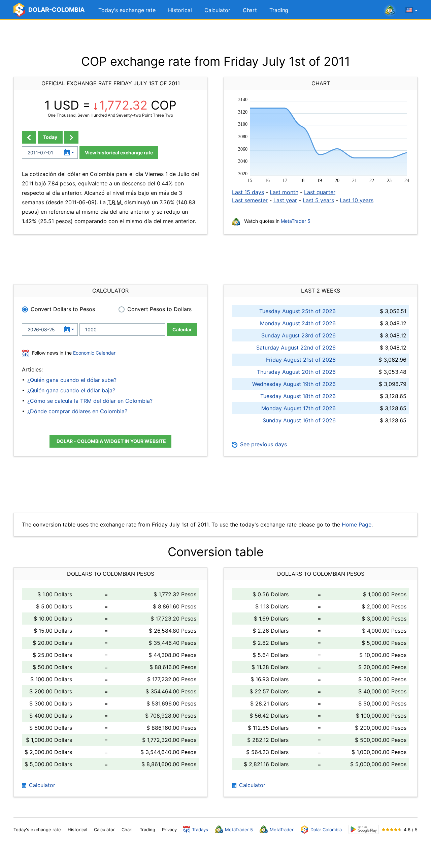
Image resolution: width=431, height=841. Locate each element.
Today (50, 137)
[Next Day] (71, 137)
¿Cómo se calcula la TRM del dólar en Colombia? (90, 400)
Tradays (200, 829)
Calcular (182, 329)
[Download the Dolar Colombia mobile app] (364, 829)
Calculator (217, 10)
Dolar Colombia (326, 829)
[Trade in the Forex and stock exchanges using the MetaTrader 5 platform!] (390, 10)
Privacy (169, 829)
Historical (180, 10)
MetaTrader (282, 829)
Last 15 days (248, 192)
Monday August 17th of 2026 (298, 408)
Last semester (250, 200)
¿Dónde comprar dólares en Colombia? (77, 411)
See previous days (262, 444)
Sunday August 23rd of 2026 (298, 335)
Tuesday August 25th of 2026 (297, 311)
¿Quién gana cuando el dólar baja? (71, 390)
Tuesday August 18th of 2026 (298, 396)
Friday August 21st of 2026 (301, 359)
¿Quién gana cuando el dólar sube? (72, 380)
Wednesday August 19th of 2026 (294, 384)
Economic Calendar (94, 353)
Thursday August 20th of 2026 (296, 371)
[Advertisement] (215, 37)
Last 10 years (356, 200)
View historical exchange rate (119, 152)
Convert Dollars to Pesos (63, 309)
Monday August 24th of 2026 (298, 323)
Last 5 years (318, 200)
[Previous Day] (29, 137)
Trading (278, 10)
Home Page (356, 524)
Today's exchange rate (127, 10)
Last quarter (319, 192)
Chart (250, 10)
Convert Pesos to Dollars (159, 309)
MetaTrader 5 (295, 221)
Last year (285, 200)
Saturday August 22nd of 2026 (296, 347)
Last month (284, 192)
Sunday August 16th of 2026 (299, 420)
